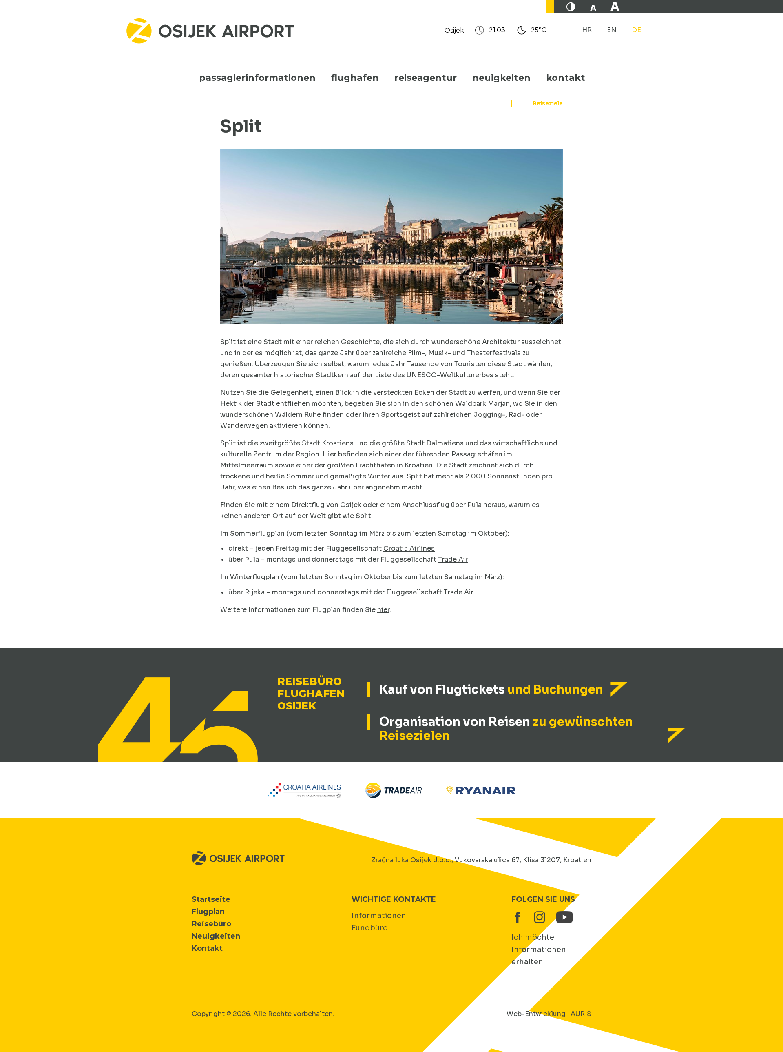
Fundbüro (370, 927)
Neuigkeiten (501, 77)
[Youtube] (561, 917)
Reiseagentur (425, 77)
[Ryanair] (480, 789)
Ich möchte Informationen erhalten (538, 949)
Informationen (379, 915)
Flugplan (208, 911)
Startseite (211, 899)
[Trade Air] (393, 789)
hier (383, 609)
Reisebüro (211, 923)
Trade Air (453, 559)
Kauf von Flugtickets (491, 689)
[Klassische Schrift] (593, 6)
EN (612, 30)
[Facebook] (517, 917)
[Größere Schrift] (615, 6)
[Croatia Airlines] (304, 789)
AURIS (581, 1014)
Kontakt (565, 77)
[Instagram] (539, 917)
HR (587, 30)
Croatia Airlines (409, 548)
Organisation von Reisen (506, 729)
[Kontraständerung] (571, 6)
